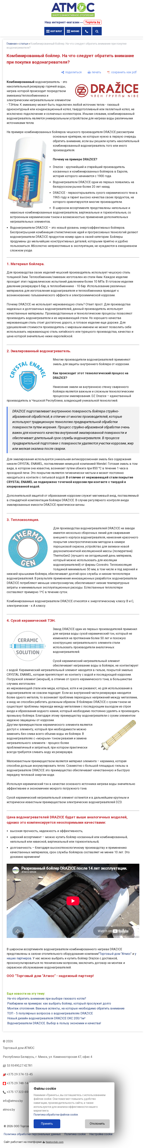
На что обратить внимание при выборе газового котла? (46, 998)
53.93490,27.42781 (20, 1065)
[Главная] (73, 17)
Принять (47, 1123)
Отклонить (97, 1123)
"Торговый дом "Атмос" (115, 954)
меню (74, 31)
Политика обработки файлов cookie (56, 1114)
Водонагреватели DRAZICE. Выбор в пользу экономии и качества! (54, 1023)
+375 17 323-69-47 (19, 1092)
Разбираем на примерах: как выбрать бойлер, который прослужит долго (59, 1003)
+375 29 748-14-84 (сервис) (25, 1083)
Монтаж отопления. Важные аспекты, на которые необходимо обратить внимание (66, 1008)
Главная (12, 43)
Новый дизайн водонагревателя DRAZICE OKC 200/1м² (46, 1018)
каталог (56, 31)
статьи (23, 43)
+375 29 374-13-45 (19, 1074)
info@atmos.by (13, 1101)
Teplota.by (92, 22)
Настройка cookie (101, 1134)
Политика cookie (75, 1134)
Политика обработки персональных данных (32, 1134)
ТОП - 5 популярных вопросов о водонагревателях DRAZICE (50, 1013)
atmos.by (9, 1109)
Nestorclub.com (54, 1142)
